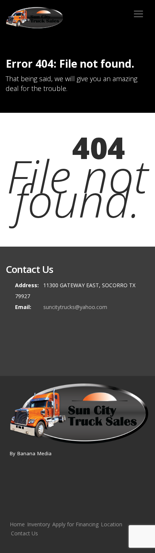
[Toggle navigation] (138, 13)
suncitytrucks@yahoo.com (75, 307)
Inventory (38, 524)
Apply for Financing (75, 524)
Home (17, 524)
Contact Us (24, 533)
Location (111, 524)
